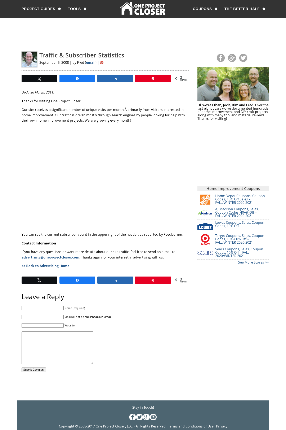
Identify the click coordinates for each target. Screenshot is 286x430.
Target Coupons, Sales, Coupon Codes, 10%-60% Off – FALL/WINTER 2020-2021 (239, 239)
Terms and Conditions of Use (191, 426)
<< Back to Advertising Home (45, 266)
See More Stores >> (253, 262)
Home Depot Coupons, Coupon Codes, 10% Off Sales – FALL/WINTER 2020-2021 (240, 199)
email (90, 62)
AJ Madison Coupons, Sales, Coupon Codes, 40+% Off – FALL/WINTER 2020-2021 (237, 212)
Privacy (221, 426)
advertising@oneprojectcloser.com (50, 257)
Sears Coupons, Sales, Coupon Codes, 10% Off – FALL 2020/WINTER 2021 (239, 252)
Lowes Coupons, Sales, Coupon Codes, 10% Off (239, 224)
